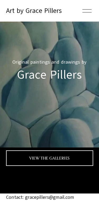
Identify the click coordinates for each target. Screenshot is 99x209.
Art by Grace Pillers (34, 10)
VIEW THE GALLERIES (49, 158)
